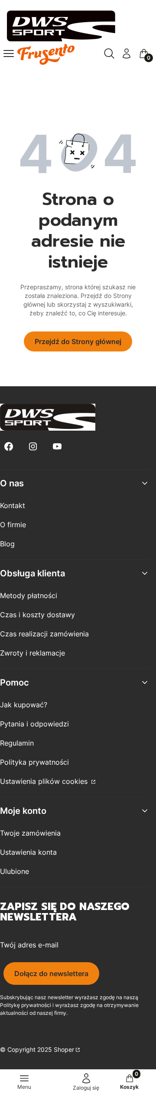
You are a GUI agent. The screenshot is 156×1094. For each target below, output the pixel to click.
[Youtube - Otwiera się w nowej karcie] (57, 446)
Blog (7, 543)
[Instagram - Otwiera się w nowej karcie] (33, 446)
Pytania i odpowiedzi (34, 723)
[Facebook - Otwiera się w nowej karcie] (8, 446)
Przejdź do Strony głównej (78, 341)
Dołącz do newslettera (51, 973)
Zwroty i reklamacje (32, 653)
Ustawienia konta (28, 852)
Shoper (64, 1049)
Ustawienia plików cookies (45, 781)
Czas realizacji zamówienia (44, 633)
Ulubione (14, 871)
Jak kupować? (23, 704)
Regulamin (17, 743)
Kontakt (12, 505)
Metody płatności (28, 595)
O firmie (13, 524)
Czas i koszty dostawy (37, 614)
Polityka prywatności (34, 762)
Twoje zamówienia (30, 833)
